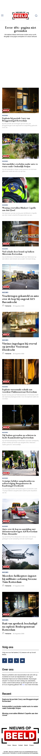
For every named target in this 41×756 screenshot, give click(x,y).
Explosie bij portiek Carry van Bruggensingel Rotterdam (16, 119)
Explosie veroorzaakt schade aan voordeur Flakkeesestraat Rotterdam (19, 390)
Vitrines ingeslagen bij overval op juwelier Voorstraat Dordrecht (19, 347)
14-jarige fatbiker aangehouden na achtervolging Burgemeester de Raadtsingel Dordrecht (18, 483)
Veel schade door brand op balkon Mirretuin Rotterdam (18, 252)
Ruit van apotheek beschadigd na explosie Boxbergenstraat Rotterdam (19, 626)
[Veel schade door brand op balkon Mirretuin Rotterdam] (20, 233)
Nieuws (5, 115)
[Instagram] (10, 660)
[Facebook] (4, 660)
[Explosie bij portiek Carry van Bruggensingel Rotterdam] (20, 100)
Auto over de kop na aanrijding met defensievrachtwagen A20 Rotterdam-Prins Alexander (20, 531)
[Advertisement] (20, 60)
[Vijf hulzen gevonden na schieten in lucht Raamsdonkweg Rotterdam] (20, 417)
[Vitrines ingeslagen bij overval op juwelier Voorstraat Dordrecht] (20, 324)
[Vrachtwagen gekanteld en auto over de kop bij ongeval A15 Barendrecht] (20, 277)
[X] (16, 660)
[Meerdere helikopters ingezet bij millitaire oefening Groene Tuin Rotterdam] (20, 557)
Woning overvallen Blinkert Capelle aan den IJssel (19, 209)
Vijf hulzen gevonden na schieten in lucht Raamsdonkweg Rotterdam (19, 436)
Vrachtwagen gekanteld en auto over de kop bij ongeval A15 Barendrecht (20, 299)
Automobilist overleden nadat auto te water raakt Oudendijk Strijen (20, 165)
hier (23, 684)
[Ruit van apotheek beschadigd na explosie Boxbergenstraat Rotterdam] (20, 604)
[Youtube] (22, 660)
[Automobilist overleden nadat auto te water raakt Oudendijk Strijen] (20, 146)
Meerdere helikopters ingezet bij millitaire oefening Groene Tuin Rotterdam (19, 579)
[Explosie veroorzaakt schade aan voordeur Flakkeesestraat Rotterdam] (20, 371)
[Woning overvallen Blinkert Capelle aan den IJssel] (20, 190)
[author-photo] (3, 306)
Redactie (8, 306)
